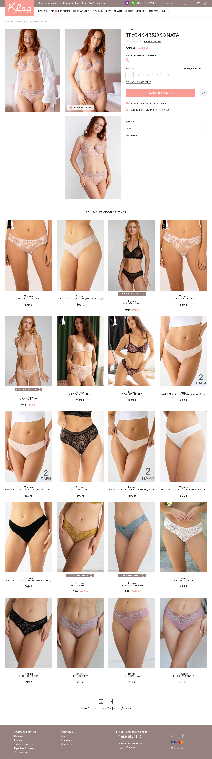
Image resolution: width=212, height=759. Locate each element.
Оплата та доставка (48, 3)
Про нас (18, 736)
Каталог (43, 11)
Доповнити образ (82, 107)
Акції (91, 3)
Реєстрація (67, 732)
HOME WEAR (153, 11)
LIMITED (139, 11)
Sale (84, 3)
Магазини (68, 3)
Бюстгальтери (81, 11)
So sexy (129, 30)
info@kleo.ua (132, 747)
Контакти (100, 3)
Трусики (98, 11)
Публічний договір (24, 748)
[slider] (134, 41)
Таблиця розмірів (23, 744)
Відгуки (18, 740)
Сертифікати (114, 11)
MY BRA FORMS (60, 11)
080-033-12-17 (146, 3)
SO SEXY (128, 11)
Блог (77, 3)
